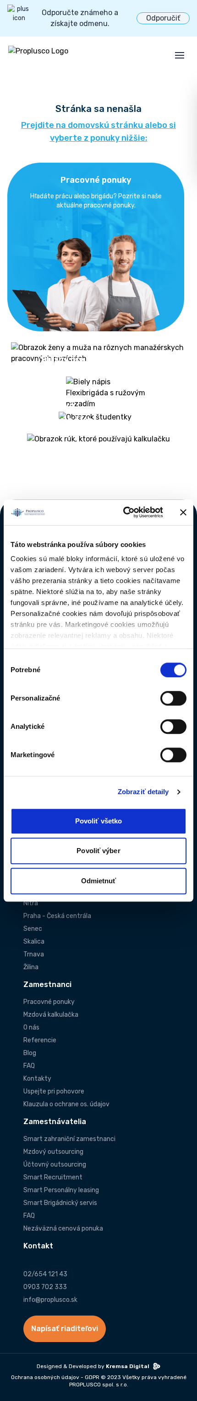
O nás (31, 1027)
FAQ (29, 1066)
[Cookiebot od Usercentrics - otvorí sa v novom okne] (124, 512)
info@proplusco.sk (50, 1300)
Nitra (30, 903)
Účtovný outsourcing (54, 1164)
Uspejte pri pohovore (53, 1091)
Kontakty (37, 1079)
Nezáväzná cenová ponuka (63, 1228)
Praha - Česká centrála (57, 916)
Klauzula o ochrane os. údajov (66, 1104)
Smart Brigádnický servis (60, 1203)
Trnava (33, 954)
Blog (29, 1053)
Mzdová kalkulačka (50, 1015)
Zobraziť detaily (143, 792)
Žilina (30, 967)
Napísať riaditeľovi (64, 1328)
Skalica (33, 941)
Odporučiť (163, 18)
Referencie (39, 1040)
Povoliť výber (98, 850)
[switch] (173, 698)
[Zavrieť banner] (183, 512)
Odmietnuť (98, 881)
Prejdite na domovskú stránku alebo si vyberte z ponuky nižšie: (98, 131)
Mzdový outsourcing (53, 1152)
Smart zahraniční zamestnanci (69, 1139)
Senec (32, 929)
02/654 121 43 (45, 1274)
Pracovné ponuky (49, 1002)
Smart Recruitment (52, 1177)
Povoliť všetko (98, 821)
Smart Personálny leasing (61, 1190)
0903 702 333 (45, 1287)
